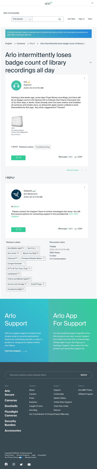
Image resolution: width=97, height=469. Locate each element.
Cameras (21, 44)
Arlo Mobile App (14, 248)
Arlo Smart (12, 253)
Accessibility (42, 455)
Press (31, 398)
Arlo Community (11, 13)
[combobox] (48, 19)
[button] (84, 78)
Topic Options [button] (90, 63)
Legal (33, 455)
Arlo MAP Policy (85, 390)
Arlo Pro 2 (32, 248)
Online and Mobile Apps (18, 279)
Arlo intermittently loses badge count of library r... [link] (62, 44)
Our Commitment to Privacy (41, 414)
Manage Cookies (30, 457)
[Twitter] (21, 464)
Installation (12, 274)
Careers (32, 394)
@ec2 (16, 206)
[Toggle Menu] (92, 3)
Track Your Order (61, 406)
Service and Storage (16, 284)
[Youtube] (29, 464)
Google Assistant (15, 264)
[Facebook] (6, 464)
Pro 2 (32, 44)
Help (90, 19)
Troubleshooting (42, 147)
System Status (60, 398)
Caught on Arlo (36, 406)
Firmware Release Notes (32, 258)
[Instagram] (14, 464)
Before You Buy (29, 253)
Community (59, 394)
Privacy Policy (9, 455)
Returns (57, 410)
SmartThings (36, 284)
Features (11, 258)
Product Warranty (61, 414)
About (31, 390)
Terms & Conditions (22, 455)
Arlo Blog (33, 410)
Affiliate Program (85, 394)
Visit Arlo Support (13, 351)
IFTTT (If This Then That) (18, 269)
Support (57, 390)
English (8, 44)
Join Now (71, 19)
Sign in (81, 19)
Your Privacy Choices (12, 457)
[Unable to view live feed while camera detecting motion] (82, 170)
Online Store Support (63, 402)
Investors (33, 402)
